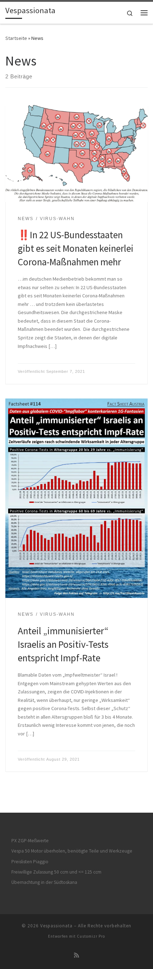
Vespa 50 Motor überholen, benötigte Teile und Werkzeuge (71, 851)
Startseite (16, 38)
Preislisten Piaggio (29, 862)
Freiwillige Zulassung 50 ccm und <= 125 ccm (56, 872)
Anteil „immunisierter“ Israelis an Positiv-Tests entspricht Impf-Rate (63, 644)
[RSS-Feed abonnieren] (76, 955)
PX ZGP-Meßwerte (30, 841)
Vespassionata (56, 926)
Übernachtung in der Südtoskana (44, 882)
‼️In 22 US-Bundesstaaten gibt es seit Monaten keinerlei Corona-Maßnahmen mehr (75, 248)
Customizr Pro (91, 936)
